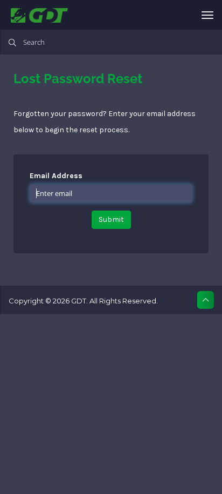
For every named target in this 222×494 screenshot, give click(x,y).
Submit (111, 219)
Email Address (56, 175)
